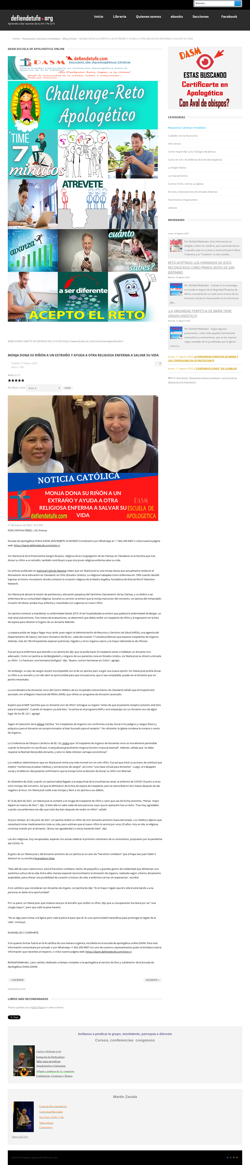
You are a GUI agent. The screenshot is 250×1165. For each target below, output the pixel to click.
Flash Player (38, 1007)
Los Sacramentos (178, 176)
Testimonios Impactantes (182, 199)
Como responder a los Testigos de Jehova (192, 151)
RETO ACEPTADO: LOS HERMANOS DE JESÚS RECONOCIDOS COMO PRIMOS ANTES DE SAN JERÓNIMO (201, 268)
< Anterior (16, 980)
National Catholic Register (52, 570)
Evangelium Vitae (44, 858)
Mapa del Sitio (20, 1137)
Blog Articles (70, 38)
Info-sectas (174, 143)
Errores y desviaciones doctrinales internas (192, 191)
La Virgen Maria (177, 167)
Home (16, 38)
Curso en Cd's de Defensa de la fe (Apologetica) (195, 159)
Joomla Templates (21, 1157)
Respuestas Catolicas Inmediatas (41, 38)
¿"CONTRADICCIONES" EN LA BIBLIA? (215, 368)
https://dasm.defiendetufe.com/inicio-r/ (37, 545)
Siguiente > (153, 980)
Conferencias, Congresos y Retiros (54, 1075)
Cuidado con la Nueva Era (183, 135)
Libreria (172, 207)
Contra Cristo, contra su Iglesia (185, 183)
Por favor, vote (16, 387)
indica (65, 743)
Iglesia (40, 724)
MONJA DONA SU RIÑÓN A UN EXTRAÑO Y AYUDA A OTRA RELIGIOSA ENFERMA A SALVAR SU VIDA (83, 355)
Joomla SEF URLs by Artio (17, 988)
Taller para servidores (48, 1061)
